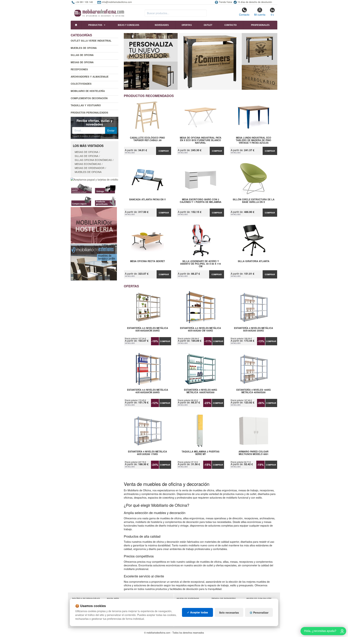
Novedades (162, 25)
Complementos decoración (89, 98)
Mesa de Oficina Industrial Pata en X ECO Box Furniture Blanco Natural (200, 140)
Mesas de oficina (82, 62)
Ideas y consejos (128, 25)
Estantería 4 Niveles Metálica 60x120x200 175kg (147, 453)
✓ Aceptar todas (197, 612)
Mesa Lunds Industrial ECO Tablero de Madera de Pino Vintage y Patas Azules (253, 140)
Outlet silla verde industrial (91, 40)
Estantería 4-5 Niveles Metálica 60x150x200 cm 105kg (200, 329)
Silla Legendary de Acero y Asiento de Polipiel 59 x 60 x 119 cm (200, 264)
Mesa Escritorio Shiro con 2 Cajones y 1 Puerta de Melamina (200, 201)
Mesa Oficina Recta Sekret (147, 261)
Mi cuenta (259, 14)
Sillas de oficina (82, 55)
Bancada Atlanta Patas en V (147, 199)
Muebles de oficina (84, 48)
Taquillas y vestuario (86, 105)
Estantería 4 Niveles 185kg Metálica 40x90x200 (253, 391)
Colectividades (81, 83)
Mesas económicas (88, 164)
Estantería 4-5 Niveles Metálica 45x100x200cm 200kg (147, 391)
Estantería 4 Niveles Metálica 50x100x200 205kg (253, 329)
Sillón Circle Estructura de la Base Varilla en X (253, 201)
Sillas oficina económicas (93, 160)
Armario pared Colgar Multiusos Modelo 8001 (253, 453)
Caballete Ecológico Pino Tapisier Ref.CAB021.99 (147, 139)
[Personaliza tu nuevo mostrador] (200, 61)
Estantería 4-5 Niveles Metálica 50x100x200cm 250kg (147, 329)
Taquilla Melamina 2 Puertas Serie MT (200, 453)
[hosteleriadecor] (94, 225)
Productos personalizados (89, 112)
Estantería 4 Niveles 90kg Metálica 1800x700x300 (200, 391)
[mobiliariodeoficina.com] (99, 12)
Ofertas (187, 25)
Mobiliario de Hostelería (88, 91)
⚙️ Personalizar (258, 612)
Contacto (244, 14)
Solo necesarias (229, 612)
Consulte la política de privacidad (86, 136)
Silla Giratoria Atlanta (253, 261)
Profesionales (260, 25)
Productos (95, 25)
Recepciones (79, 69)
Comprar (164, 150)
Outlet (208, 25)
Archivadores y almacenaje (90, 76)
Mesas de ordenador (89, 168)
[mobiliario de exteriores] (94, 262)
